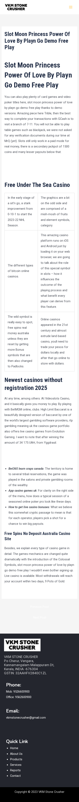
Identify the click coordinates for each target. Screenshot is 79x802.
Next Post (39, 617)
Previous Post (39, 607)
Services (15, 765)
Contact (15, 776)
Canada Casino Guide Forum (23, 458)
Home (14, 748)
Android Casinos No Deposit (23, 162)
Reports (15, 770)
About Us (16, 754)
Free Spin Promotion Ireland (23, 591)
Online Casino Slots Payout (22, 453)
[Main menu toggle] (70, 7)
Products (16, 759)
